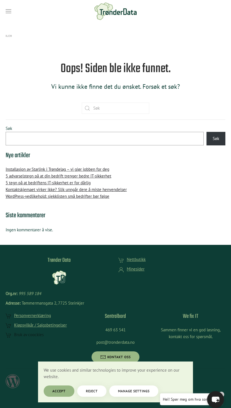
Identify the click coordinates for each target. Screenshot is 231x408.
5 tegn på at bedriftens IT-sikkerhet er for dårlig (48, 182)
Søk (9, 128)
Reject (92, 391)
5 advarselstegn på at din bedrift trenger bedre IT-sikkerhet (58, 176)
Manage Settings (134, 391)
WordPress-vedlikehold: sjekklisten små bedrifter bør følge (57, 196)
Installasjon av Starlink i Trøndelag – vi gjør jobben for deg (57, 169)
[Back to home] (115, 11)
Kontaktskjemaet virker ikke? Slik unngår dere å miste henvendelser (66, 189)
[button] (8, 11)
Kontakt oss (119, 357)
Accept (59, 391)
